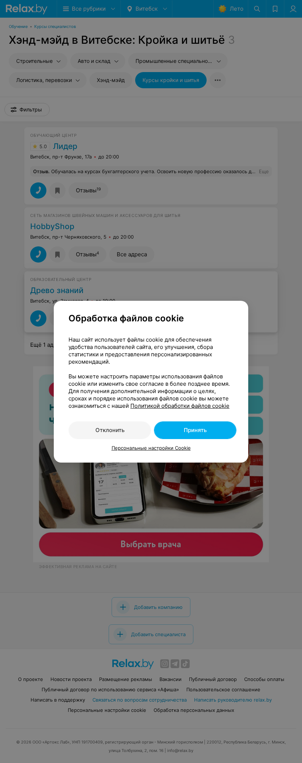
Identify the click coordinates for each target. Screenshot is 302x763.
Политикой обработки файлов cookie (179, 405)
